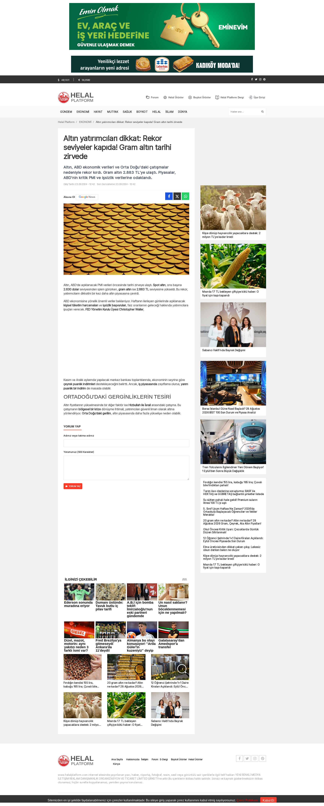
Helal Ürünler (195, 683)
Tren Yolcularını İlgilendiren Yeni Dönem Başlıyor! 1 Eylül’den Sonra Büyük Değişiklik (233, 469)
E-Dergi (164, 683)
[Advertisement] (38, 97)
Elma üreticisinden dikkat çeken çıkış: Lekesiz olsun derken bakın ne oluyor (231, 548)
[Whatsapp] (185, 196)
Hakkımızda (133, 683)
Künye (116, 688)
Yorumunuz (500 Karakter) (79, 451)
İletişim (144, 683)
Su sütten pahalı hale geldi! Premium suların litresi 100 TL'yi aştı (230, 501)
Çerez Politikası (247, 800)
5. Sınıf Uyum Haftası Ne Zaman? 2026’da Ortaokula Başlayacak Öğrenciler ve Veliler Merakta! (230, 511)
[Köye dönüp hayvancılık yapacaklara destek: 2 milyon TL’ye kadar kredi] (83, 630)
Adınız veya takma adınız (79, 435)
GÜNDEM (66, 111)
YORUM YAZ (74, 486)
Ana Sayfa (117, 683)
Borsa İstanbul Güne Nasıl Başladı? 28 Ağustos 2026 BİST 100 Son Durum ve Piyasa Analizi (231, 410)
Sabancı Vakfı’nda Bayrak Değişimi (167, 647)
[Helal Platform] (77, 97)
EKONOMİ (83, 111)
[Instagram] (260, 79)
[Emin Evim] (162, 26)
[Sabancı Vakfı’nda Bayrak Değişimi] (170, 630)
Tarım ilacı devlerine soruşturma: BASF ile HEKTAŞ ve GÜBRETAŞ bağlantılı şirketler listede (233, 493)
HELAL (156, 111)
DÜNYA (182, 111)
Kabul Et (268, 800)
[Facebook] (252, 79)
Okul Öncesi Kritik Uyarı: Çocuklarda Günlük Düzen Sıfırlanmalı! (231, 531)
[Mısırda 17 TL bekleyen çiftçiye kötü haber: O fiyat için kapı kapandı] (126, 630)
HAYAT (98, 111)
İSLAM (170, 111)
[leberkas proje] (162, 63)
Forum (155, 683)
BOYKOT (142, 111)
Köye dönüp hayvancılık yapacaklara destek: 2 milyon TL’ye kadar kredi (82, 647)
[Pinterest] (264, 79)
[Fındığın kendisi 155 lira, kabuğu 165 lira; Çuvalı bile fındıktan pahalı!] (83, 591)
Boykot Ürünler (179, 683)
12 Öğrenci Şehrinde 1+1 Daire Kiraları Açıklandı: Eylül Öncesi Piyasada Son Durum (170, 609)
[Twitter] (256, 79)
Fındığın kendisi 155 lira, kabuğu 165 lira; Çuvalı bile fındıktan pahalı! (80, 609)
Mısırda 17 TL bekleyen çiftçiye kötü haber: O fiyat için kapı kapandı (123, 647)
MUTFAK (112, 111)
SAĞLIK (127, 111)
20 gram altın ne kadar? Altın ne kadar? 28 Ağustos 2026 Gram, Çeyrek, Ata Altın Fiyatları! (125, 609)
